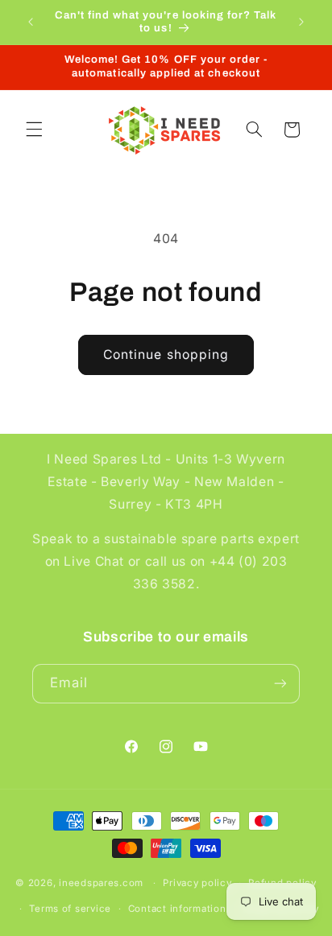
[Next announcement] (301, 21)
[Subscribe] (280, 683)
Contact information (177, 908)
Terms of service (70, 908)
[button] (33, 129)
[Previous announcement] (30, 21)
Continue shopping (166, 354)
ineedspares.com (101, 883)
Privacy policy (197, 883)
